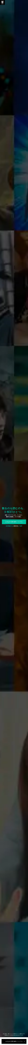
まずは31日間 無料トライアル (14, 522)
